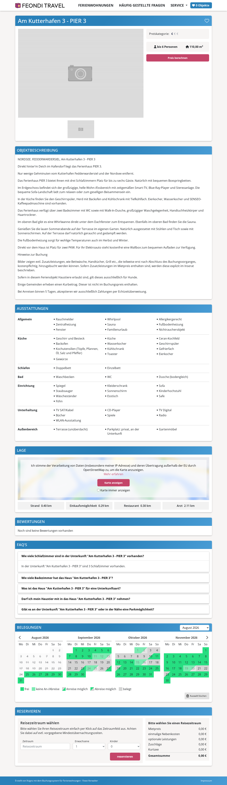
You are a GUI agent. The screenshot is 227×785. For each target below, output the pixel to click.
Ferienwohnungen (95, 5)
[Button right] (207, 637)
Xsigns (30, 780)
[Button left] (20, 637)
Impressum (206, 780)
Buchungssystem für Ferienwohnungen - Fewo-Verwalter (70, 780)
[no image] (80, 73)
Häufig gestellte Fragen (142, 5)
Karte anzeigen (113, 482)
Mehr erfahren (113, 474)
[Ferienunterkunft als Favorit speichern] (207, 20)
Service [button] (178, 5)
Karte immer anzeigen (115, 490)
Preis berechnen (177, 58)
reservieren (125, 757)
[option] (80, 73)
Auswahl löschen (198, 695)
